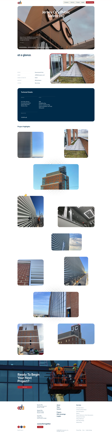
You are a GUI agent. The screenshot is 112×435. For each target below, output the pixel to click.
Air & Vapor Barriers (25, 101)
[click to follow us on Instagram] (21, 427)
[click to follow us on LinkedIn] (24, 427)
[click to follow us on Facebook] (19, 427)
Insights (82, 2)
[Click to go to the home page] (20, 2)
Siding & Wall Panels (25, 104)
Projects (78, 2)
